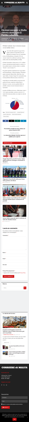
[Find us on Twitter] (4, 385)
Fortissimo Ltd (5, 372)
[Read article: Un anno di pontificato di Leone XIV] (5, 347)
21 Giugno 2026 (17, 334)
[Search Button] (27, 3)
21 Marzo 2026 (12, 356)
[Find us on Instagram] (6, 385)
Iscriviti (6, 407)
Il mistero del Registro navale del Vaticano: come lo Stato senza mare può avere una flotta (13, 331)
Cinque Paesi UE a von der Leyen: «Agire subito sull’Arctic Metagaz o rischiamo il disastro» (14, 160)
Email (4, 258)
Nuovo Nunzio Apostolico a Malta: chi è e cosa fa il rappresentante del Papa (17, 353)
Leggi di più (7, 342)
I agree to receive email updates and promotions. (12, 404)
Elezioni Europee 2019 (11, 112)
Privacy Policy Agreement (9, 271)
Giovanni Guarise (6, 38)
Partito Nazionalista (16, 114)
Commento (6, 235)
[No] (27, 417)
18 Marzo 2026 (6, 163)
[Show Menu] (2, 3)
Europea (21, 38)
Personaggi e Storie (8, 326)
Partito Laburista (7, 114)
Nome (4, 252)
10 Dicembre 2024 (6, 221)
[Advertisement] (14, 301)
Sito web (5, 264)
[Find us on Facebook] (1, 385)
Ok (14, 419)
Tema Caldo (6, 116)
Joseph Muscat (20, 112)
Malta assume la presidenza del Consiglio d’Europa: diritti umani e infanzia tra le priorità (14, 199)
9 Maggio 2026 (12, 349)
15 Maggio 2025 (6, 202)
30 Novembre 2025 (6, 182)
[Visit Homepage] (14, 2)
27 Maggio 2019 (15, 38)
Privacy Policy (22, 273)
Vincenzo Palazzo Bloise (8, 334)
